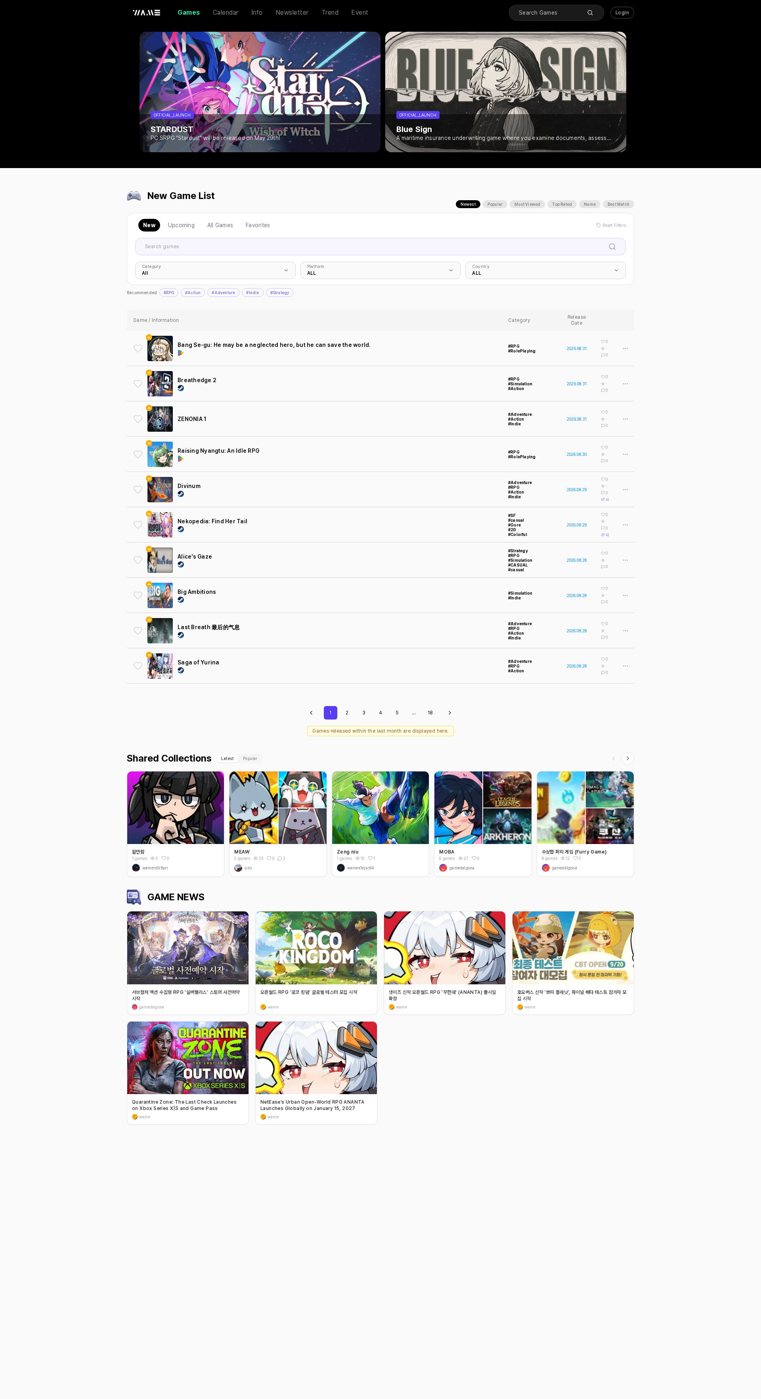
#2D (512, 529)
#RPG (169, 292)
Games (189, 12)
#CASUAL (518, 565)
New (149, 225)
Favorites (258, 225)
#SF (512, 515)
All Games (220, 225)
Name (590, 204)
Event (360, 12)
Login (622, 12)
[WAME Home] (146, 12)
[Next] (627, 758)
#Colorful (517, 534)
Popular (495, 204)
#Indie (252, 292)
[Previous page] (311, 713)
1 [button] (374, 858)
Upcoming (181, 225)
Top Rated (562, 204)
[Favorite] (138, 348)
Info (257, 12)
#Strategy (279, 292)
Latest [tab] (227, 758)
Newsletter (292, 12)
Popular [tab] (250, 758)
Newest (468, 204)
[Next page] (450, 713)
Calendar (226, 12)
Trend (330, 12)
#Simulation (520, 383)
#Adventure (223, 292)
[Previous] (613, 758)
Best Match (618, 204)
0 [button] (168, 858)
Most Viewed (527, 204)
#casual (516, 520)
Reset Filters (614, 225)
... (414, 713)
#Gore (514, 524)
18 (430, 713)
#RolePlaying (521, 350)
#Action (193, 292)
